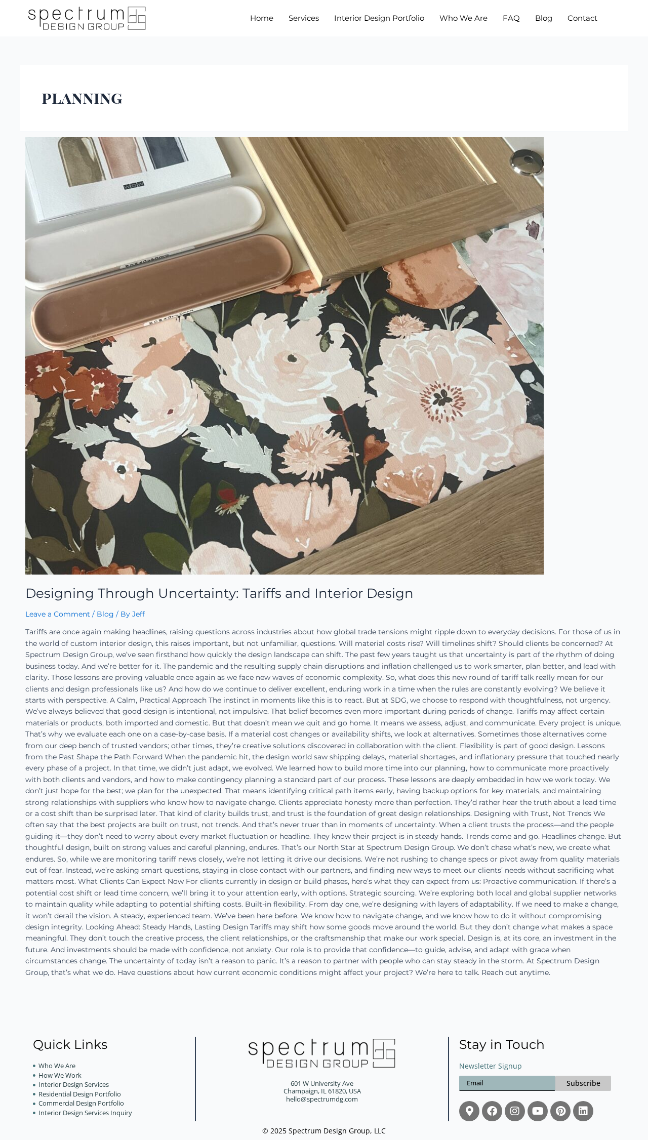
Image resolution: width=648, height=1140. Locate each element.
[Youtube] (538, 1111)
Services (304, 18)
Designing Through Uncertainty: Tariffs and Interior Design (219, 593)
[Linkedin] (583, 1111)
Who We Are (463, 18)
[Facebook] (492, 1111)
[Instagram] (515, 1111)
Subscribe (583, 1083)
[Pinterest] (560, 1111)
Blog (543, 18)
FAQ (511, 18)
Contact (582, 18)
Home (261, 18)
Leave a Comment (57, 614)
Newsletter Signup (490, 1066)
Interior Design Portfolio (379, 18)
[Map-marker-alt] (469, 1111)
